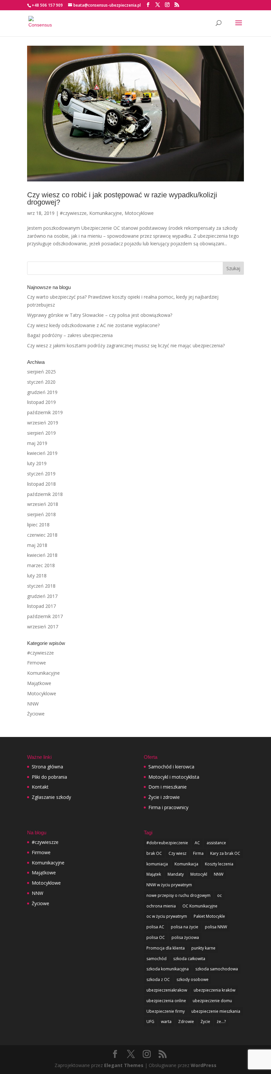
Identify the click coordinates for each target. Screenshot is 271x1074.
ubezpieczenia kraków (214, 990)
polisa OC (155, 937)
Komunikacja (186, 864)
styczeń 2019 (41, 473)
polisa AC (155, 927)
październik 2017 (45, 616)
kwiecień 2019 (42, 453)
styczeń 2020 (41, 382)
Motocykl (198, 874)
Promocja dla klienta (165, 948)
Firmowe (36, 662)
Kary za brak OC (225, 853)
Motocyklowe (139, 213)
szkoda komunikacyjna (167, 969)
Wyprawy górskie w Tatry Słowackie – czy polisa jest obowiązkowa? (99, 315)
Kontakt (40, 787)
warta (166, 1021)
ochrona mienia (161, 906)
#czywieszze (73, 213)
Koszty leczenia (219, 864)
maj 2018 (37, 545)
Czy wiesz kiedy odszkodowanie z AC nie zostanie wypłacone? (93, 325)
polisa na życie (184, 927)
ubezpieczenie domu (212, 1000)
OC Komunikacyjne (199, 906)
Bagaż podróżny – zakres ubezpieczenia (70, 335)
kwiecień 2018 (42, 555)
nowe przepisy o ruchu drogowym (178, 895)
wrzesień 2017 (42, 626)
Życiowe (36, 713)
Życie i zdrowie (164, 797)
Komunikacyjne (105, 213)
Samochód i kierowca (171, 766)
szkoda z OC (158, 979)
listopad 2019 (41, 402)
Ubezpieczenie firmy (165, 1011)
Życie (205, 1021)
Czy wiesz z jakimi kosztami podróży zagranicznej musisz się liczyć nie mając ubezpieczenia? (126, 345)
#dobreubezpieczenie (167, 843)
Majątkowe (39, 683)
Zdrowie (186, 1021)
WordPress (203, 1065)
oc (219, 895)
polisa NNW (216, 927)
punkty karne (203, 948)
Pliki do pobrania (49, 777)
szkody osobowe (192, 979)
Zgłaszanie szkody (51, 797)
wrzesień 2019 (42, 422)
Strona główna (47, 766)
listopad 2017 (41, 606)
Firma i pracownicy (168, 807)
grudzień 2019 (42, 392)
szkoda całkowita (189, 958)
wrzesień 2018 (42, 504)
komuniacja (157, 864)
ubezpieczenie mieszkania (215, 1011)
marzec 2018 (41, 565)
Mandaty (176, 874)
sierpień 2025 (41, 371)
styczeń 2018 (41, 586)
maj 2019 (37, 443)
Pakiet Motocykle (209, 916)
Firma (198, 853)
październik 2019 (45, 412)
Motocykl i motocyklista (173, 777)
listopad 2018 (41, 484)
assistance (216, 843)
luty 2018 (37, 575)
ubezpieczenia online (166, 1000)
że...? (221, 1021)
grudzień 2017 (42, 596)
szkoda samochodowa (216, 969)
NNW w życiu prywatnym (169, 885)
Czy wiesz (177, 853)
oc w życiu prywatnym (166, 916)
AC (197, 843)
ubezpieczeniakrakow (166, 990)
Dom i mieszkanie (167, 787)
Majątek (153, 874)
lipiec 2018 (38, 524)
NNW (33, 704)
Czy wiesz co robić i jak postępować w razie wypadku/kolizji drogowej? (122, 198)
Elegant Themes (123, 1065)
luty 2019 (37, 463)
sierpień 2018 (41, 514)
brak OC (154, 853)
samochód (156, 958)
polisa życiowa (185, 937)
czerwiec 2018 (42, 535)
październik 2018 (45, 494)
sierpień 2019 (41, 433)
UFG (150, 1021)
